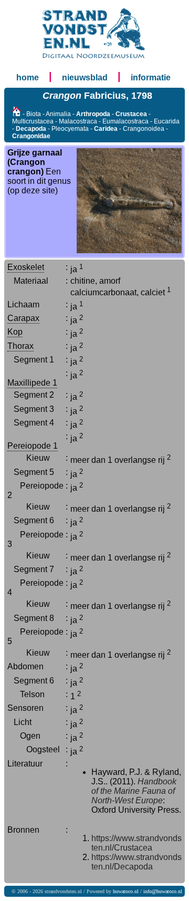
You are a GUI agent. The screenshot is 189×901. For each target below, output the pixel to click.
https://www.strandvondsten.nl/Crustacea (136, 843)
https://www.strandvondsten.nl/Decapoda (136, 862)
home (27, 77)
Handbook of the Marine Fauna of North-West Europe (133, 791)
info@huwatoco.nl (162, 891)
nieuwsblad (85, 77)
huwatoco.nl (126, 891)
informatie (151, 77)
